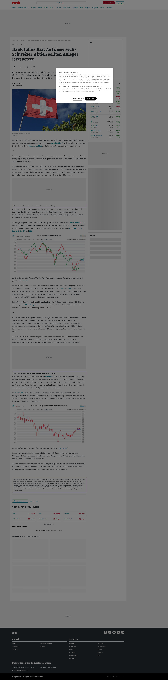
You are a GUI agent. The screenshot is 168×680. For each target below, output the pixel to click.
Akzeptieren (90, 98)
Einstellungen (77, 98)
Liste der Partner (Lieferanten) (66, 93)
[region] (84, 85)
